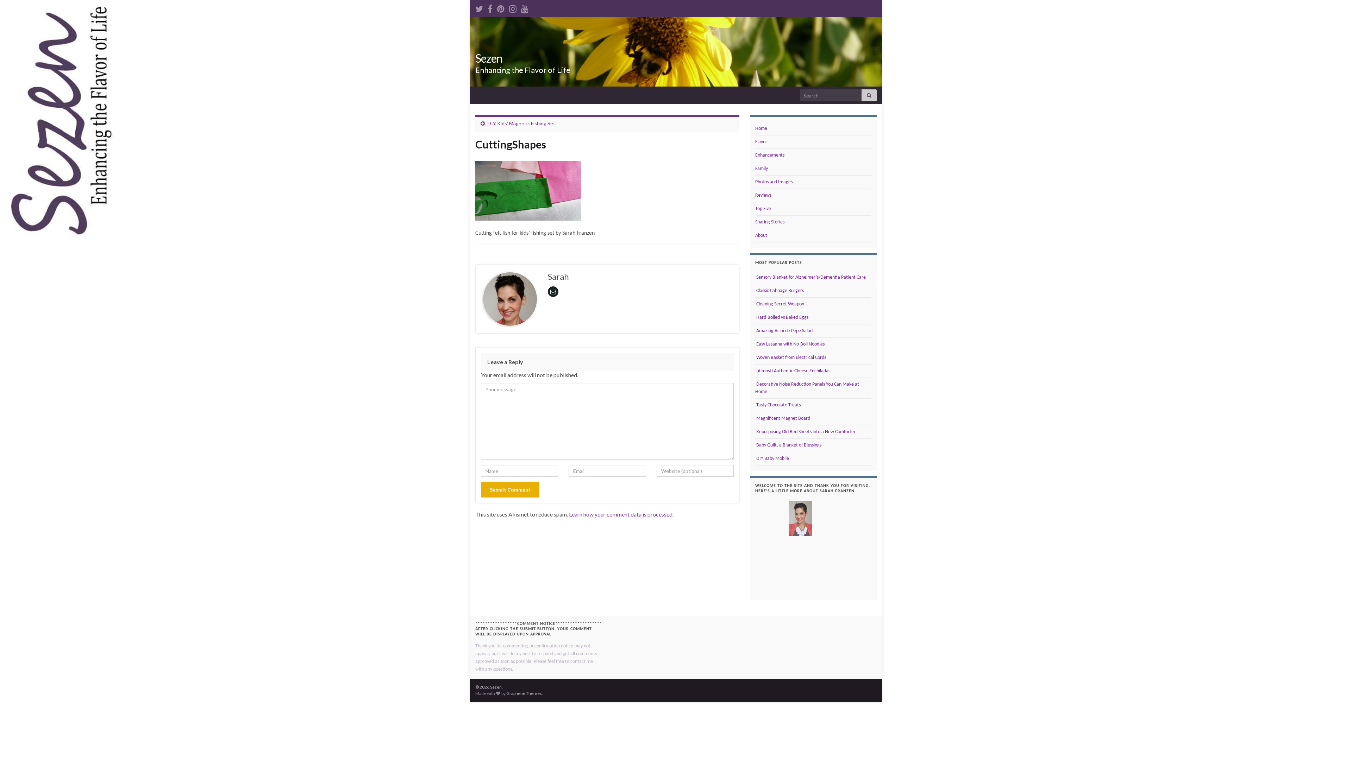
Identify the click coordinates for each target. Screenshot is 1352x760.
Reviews (763, 195)
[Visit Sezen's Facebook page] (490, 7)
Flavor (761, 142)
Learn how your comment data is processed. (621, 514)
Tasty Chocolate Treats (778, 405)
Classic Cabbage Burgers (779, 290)
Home (761, 128)
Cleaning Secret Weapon (779, 304)
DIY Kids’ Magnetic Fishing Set (521, 123)
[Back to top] (1336, 744)
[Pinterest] (501, 7)
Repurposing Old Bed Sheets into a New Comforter (805, 432)
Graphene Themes (524, 693)
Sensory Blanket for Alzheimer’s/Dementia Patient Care (810, 277)
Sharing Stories (769, 222)
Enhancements (769, 155)
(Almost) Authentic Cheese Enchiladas (792, 371)
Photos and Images (774, 182)
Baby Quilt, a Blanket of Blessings (788, 445)
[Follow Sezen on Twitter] (479, 7)
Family (761, 168)
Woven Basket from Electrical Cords (790, 357)
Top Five (763, 208)
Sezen (488, 58)
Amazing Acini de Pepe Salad (784, 331)
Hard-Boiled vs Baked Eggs (781, 317)
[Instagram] (513, 7)
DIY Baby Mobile (772, 458)
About (761, 235)
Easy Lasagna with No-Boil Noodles (790, 344)
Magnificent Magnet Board (782, 418)
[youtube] (524, 7)
